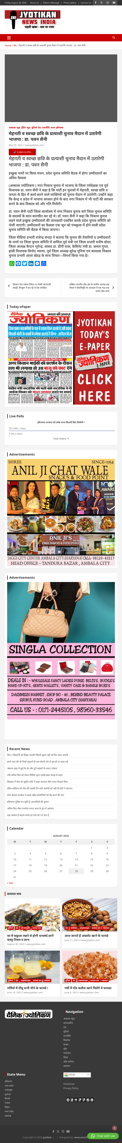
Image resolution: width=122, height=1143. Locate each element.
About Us (34, 2)
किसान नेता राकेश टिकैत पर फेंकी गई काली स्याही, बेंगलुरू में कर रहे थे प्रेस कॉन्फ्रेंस (32, 286)
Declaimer (69, 1083)
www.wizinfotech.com (86, 1137)
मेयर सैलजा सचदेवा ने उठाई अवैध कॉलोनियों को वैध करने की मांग (35, 795)
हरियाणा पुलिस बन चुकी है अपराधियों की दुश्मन (28, 801)
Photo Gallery (70, 2)
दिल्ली (7, 1098)
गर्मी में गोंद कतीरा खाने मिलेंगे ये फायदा (88, 988)
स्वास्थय (106, 928)
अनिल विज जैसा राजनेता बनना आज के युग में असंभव (30, 808)
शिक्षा (65, 1057)
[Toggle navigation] (9, 37)
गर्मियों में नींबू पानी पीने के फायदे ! (27, 988)
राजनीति (46, 127)
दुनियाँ (34, 127)
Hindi (71, 1074)
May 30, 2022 (16, 145)
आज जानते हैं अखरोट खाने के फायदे (86, 936)
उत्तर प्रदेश (9, 1085)
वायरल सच (14, 894)
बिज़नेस (66, 1040)
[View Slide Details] (61, 358)
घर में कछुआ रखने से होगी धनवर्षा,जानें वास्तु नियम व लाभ (30, 938)
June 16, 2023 (14, 992)
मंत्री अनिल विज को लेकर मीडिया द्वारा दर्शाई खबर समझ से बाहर (35, 775)
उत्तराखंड (8, 1089)
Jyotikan (47, 1137)
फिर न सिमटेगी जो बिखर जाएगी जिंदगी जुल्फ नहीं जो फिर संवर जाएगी (37, 755)
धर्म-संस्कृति (25, 928)
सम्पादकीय (68, 1022)
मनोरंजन (74, 928)
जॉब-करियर (68, 1061)
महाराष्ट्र (8, 1115)
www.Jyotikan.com (34, 145)
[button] (103, 1136)
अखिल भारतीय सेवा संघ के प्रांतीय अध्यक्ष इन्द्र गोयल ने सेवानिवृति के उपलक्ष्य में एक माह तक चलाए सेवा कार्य (89, 288)
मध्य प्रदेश (9, 1111)
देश (39, 127)
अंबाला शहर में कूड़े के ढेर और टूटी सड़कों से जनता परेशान (32, 768)
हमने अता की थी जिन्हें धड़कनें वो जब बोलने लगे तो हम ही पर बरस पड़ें (37, 761)
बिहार (7, 1107)
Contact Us (86, 2)
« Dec (10, 882)
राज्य (53, 127)
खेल (65, 1048)
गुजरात (8, 1094)
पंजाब (7, 1102)
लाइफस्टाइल (84, 928)
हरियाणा (59, 127)
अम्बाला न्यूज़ (14, 127)
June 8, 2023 (71, 992)
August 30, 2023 (15, 944)
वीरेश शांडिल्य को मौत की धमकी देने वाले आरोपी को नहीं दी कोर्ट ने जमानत (39, 788)
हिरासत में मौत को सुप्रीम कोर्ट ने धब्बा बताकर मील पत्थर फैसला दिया (37, 781)
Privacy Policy (70, 1088)
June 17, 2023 (71, 940)
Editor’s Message (51, 2)
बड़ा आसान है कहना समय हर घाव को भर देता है (28, 815)
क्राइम (65, 1044)
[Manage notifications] (114, 1128)
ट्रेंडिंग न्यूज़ (25, 127)
